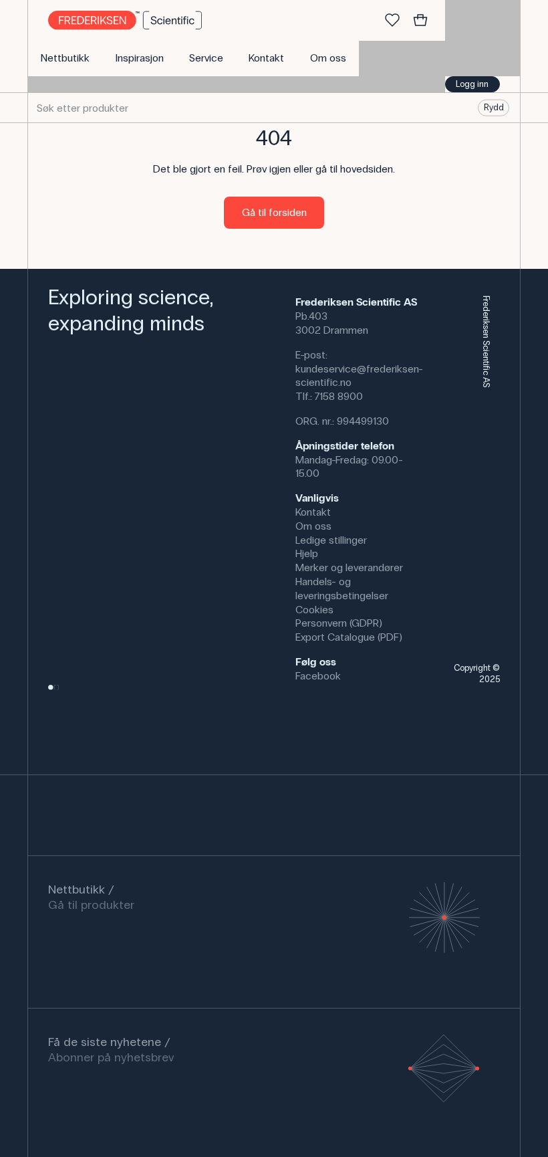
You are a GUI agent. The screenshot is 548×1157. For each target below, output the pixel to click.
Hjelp (306, 553)
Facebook (318, 675)
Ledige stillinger (331, 540)
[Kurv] (420, 20)
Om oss (313, 526)
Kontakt (313, 512)
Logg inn (472, 84)
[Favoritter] (392, 20)
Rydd (494, 107)
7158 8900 (339, 396)
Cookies (314, 609)
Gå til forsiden (274, 212)
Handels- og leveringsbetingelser (341, 588)
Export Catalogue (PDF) (348, 637)
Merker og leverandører (349, 567)
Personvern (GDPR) (338, 623)
